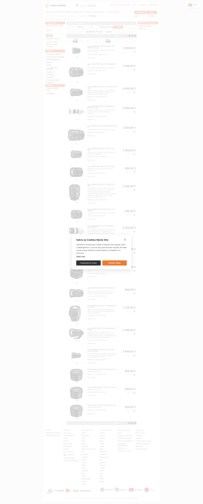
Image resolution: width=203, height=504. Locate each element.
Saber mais (80, 256)
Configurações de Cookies (88, 263)
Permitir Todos (115, 263)
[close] (125, 239)
